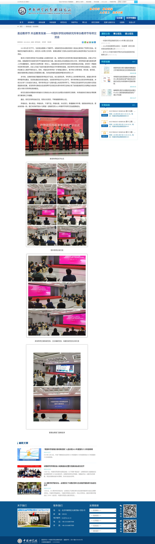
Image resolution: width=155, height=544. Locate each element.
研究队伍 (63, 22)
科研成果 (53, 22)
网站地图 (88, 2)
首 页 (21, 22)
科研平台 (74, 22)
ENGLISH (104, 2)
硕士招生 (129, 34)
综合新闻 (35, 26)
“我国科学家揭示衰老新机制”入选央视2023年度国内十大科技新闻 (68, 449)
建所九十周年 (80, 2)
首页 (21, 26)
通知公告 (105, 34)
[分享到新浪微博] (88, 42)
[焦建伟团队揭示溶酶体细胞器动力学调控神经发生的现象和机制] (106, 70)
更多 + (134, 62)
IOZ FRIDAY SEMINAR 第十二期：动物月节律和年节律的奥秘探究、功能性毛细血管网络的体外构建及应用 (122, 132)
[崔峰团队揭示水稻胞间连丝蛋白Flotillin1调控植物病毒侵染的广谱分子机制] (106, 92)
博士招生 (117, 34)
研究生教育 (95, 22)
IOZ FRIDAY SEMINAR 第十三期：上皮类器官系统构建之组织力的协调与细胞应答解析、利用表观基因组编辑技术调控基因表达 (122, 121)
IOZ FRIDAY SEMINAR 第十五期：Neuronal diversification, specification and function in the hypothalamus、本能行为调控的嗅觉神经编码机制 (122, 111)
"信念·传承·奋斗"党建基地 (66, 2)
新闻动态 (28, 26)
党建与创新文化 (109, 22)
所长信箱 (96, 2)
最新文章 (23, 443)
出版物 (122, 22)
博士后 (84, 22)
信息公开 (132, 22)
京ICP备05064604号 (77, 540)
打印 (44, 42)
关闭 (49, 42)
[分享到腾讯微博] (92, 42)
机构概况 (31, 22)
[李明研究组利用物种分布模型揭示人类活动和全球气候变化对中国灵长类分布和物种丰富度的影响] (106, 79)
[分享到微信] (85, 42)
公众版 (119, 18)
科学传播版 (131, 18)
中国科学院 (113, 2)
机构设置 (42, 22)
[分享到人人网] (95, 42)
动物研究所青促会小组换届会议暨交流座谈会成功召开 (64, 466)
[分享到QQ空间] (90, 42)
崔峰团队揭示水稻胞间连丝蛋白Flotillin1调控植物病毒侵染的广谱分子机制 (124, 93)
